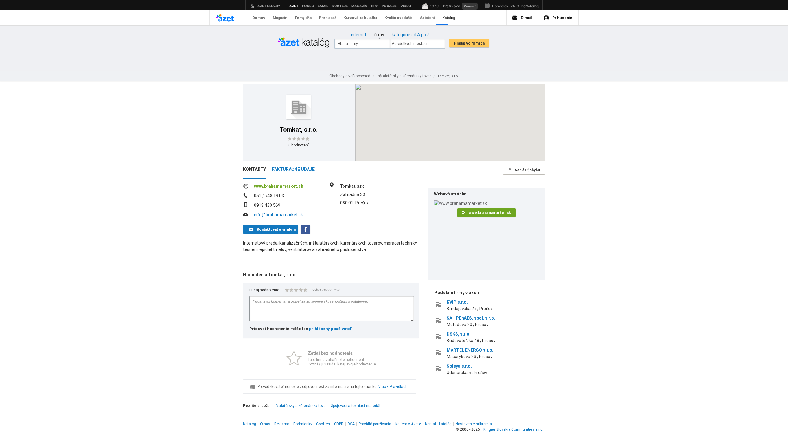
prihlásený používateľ (330, 328)
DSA (351, 424)
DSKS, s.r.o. (459, 334)
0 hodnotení (298, 145)
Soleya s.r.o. (459, 366)
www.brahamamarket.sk (278, 186)
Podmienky (302, 424)
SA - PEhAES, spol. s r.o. (471, 318)
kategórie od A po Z (411, 34)
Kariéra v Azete (408, 424)
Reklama (281, 424)
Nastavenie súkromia (474, 424)
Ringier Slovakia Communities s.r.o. (513, 429)
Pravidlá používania (375, 424)
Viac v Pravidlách (393, 387)
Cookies (323, 424)
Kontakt (438, 424)
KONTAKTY (254, 169)
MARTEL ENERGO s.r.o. (470, 350)
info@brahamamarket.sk (278, 214)
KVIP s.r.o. (457, 302)
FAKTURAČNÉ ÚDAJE (293, 169)
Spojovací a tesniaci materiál (355, 406)
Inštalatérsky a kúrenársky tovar (300, 406)
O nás (265, 424)
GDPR (339, 424)
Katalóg (249, 424)
